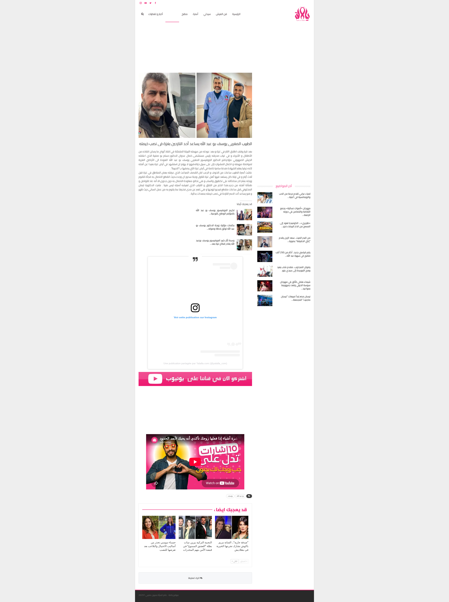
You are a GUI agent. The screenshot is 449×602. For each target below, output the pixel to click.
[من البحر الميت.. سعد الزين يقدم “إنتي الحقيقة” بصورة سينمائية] (264, 241)
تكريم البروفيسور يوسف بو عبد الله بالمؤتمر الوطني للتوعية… (215, 212)
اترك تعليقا (194, 578)
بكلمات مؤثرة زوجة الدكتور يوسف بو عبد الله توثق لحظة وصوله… (215, 227)
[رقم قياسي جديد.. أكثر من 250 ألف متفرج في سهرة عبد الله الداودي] (264, 256)
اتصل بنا (288, 3)
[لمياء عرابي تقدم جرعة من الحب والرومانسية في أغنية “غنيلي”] (264, 197)
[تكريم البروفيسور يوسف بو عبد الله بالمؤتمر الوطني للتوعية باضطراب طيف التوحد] (244, 214)
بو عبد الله (240, 496)
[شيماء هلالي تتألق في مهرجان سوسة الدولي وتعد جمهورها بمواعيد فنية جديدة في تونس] (264, 286)
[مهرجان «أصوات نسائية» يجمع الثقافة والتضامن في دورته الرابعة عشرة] (264, 212)
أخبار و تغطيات (155, 14)
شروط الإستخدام (277, 3)
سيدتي (207, 14)
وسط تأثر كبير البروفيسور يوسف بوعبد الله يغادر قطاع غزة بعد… (215, 242)
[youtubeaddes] (195, 378)
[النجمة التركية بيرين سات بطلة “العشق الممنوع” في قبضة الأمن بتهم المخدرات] (195, 527)
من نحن (307, 3)
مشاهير (172, 14)
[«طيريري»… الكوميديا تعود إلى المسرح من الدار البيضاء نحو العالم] (264, 227)
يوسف (230, 496)
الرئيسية (236, 14)
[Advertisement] (284, 125)
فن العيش (221, 14)
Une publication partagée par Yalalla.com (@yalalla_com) (195, 363)
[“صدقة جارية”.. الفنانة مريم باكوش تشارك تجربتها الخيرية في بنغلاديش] (231, 527)
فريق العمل (298, 3)
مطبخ (185, 14)
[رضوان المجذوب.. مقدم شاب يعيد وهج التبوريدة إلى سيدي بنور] (264, 271)
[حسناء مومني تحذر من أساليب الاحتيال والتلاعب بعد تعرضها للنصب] (159, 527)
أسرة (195, 14)
